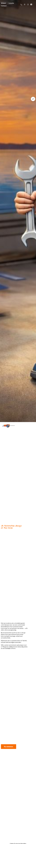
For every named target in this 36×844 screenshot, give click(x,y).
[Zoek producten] (33, 99)
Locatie (11, 3)
